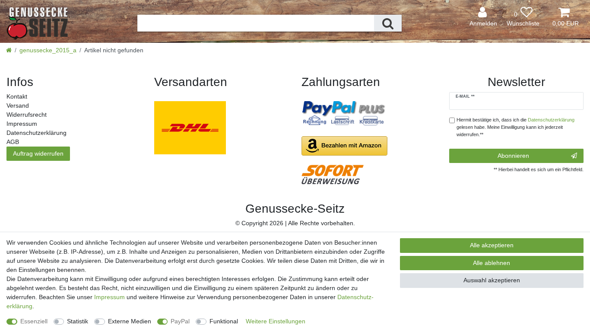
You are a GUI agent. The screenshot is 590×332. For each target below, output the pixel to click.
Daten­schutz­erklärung (36, 132)
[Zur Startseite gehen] (9, 50)
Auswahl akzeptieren (491, 280)
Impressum (21, 123)
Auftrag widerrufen (38, 153)
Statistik (77, 321)
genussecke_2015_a (47, 50)
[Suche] (388, 23)
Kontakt (16, 96)
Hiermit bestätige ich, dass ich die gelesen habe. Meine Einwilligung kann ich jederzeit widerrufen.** (515, 127)
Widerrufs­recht (26, 114)
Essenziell (34, 321)
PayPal (180, 321)
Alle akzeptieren (492, 245)
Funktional (223, 321)
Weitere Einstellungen (275, 321)
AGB (12, 141)
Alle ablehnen (491, 262)
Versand (17, 105)
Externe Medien (129, 321)
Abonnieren (513, 155)
